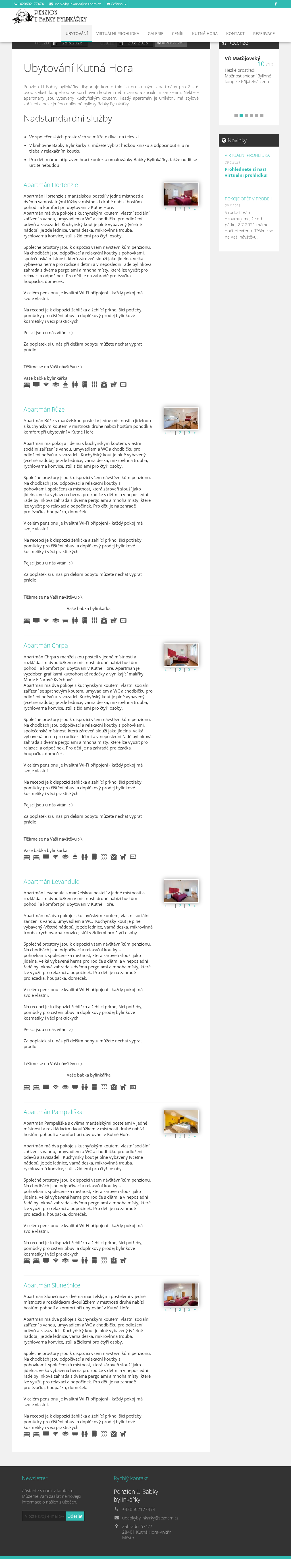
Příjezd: (42, 43)
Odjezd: (107, 43)
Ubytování (77, 33)
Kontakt (235, 33)
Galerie (155, 33)
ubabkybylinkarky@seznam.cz (77, 3)
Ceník (178, 33)
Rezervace (264, 33)
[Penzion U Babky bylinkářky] (49, 16)
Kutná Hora (205, 33)
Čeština (117, 3)
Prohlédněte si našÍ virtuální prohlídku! (246, 172)
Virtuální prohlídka (117, 33)
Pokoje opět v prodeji (248, 199)
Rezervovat (173, 42)
